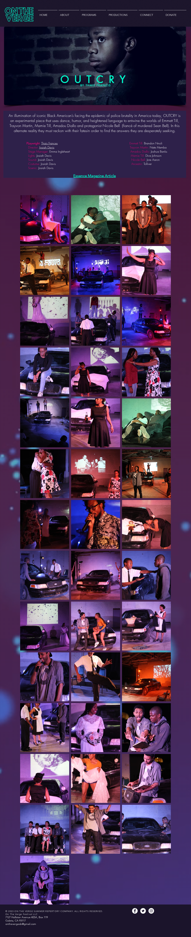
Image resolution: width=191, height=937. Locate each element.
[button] (69, 13)
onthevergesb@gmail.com (20, 924)
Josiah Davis (46, 147)
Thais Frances (49, 143)
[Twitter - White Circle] (143, 911)
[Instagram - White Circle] (151, 911)
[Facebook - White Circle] (135, 911)
